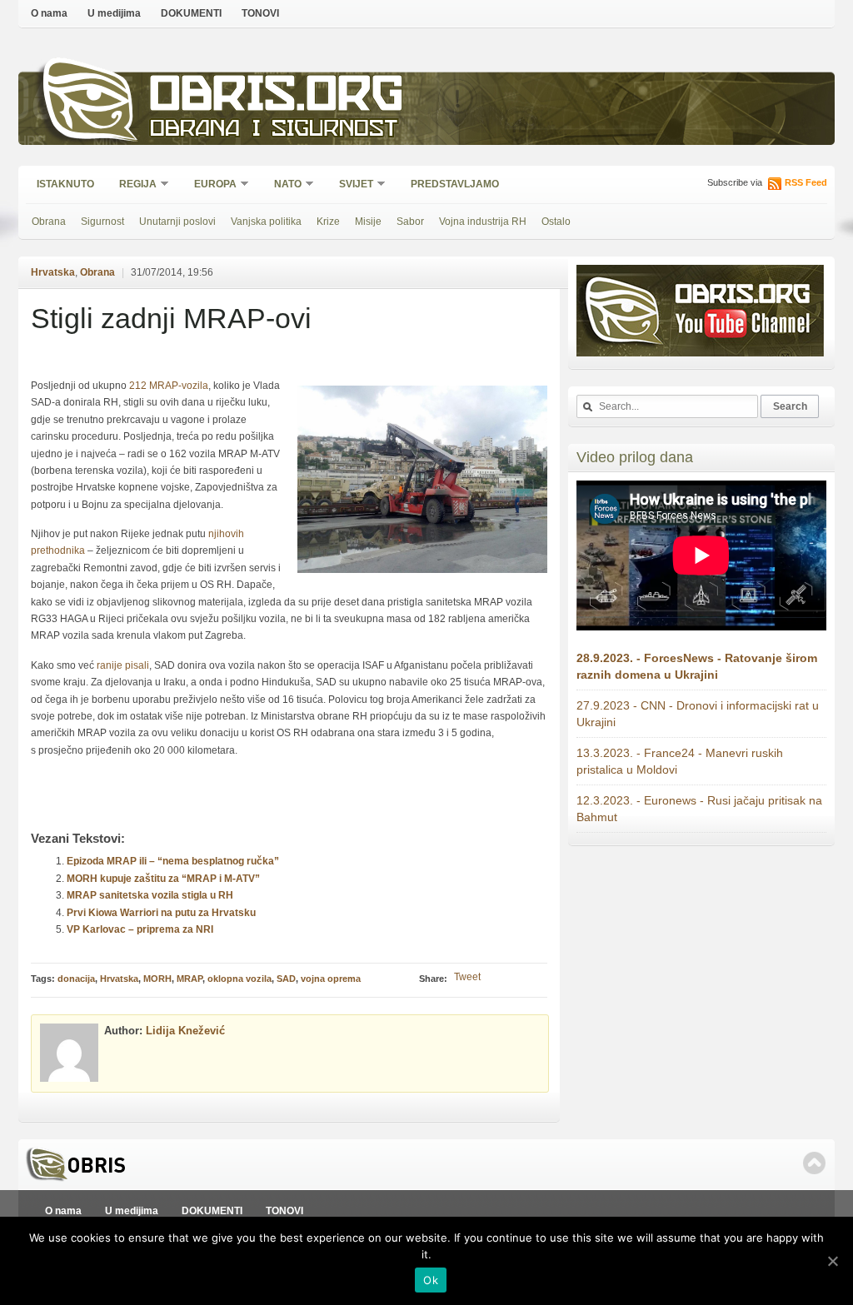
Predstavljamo (455, 184)
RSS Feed (806, 182)
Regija (132, 185)
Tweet (467, 977)
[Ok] (832, 1261)
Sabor (410, 221)
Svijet (350, 185)
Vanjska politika (266, 221)
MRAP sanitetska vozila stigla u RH (150, 895)
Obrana (49, 221)
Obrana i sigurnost (273, 130)
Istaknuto (65, 184)
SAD (286, 979)
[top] (814, 1163)
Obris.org (277, 97)
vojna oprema (331, 979)
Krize (328, 221)
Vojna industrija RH (482, 221)
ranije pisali (123, 665)
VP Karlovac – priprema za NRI (140, 929)
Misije (368, 221)
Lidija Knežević (185, 1030)
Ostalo (556, 221)
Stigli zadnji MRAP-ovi (171, 318)
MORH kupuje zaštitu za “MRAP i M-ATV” (163, 878)
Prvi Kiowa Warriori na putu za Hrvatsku (161, 913)
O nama (49, 13)
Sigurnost (102, 221)
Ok (430, 1280)
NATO (282, 185)
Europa (210, 185)
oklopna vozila (239, 979)
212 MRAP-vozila (168, 385)
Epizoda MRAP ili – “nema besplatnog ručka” (173, 861)
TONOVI (260, 13)
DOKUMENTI (191, 13)
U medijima (114, 13)
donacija (76, 979)
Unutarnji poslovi (177, 221)
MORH (157, 979)
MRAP (189, 979)
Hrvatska (53, 272)
